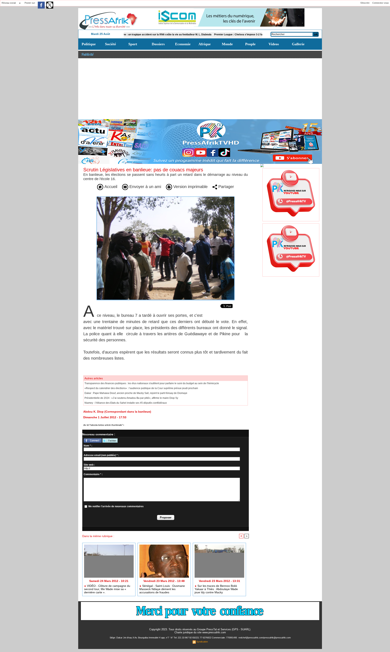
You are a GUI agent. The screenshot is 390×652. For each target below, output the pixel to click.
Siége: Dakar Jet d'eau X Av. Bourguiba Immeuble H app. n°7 (140, 637)
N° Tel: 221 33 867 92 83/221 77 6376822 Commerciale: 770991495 (204, 637)
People (250, 44)
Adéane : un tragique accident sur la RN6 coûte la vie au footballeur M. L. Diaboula (141, 34)
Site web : (89, 464)
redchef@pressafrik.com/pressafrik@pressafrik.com (264, 637)
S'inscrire (364, 3)
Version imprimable (190, 186)
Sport (132, 44)
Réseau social (9, 3)
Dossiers (158, 44)
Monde (227, 44)
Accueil (110, 186)
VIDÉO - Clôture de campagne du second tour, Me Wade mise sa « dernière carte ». (107, 589)
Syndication (202, 641)
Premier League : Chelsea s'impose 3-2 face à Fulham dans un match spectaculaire (239, 34)
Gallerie (298, 44)
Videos (274, 44)
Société (110, 44)
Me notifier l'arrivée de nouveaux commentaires (116, 506)
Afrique (204, 44)
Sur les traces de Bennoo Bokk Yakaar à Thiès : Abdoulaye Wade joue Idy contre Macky (216, 589)
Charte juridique (183, 632)
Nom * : (88, 445)
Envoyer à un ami (144, 186)
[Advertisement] (200, 88)
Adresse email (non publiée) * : (101, 455)
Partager (225, 186)
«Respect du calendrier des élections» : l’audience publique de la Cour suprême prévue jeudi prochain (141, 388)
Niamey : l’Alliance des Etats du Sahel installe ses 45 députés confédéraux (125, 402)
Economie (183, 44)
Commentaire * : (93, 474)
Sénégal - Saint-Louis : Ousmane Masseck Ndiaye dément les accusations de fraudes (162, 589)
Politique (89, 44)
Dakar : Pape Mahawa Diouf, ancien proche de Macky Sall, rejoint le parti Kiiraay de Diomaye (135, 393)
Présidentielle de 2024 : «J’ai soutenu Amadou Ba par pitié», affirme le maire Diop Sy (131, 398)
